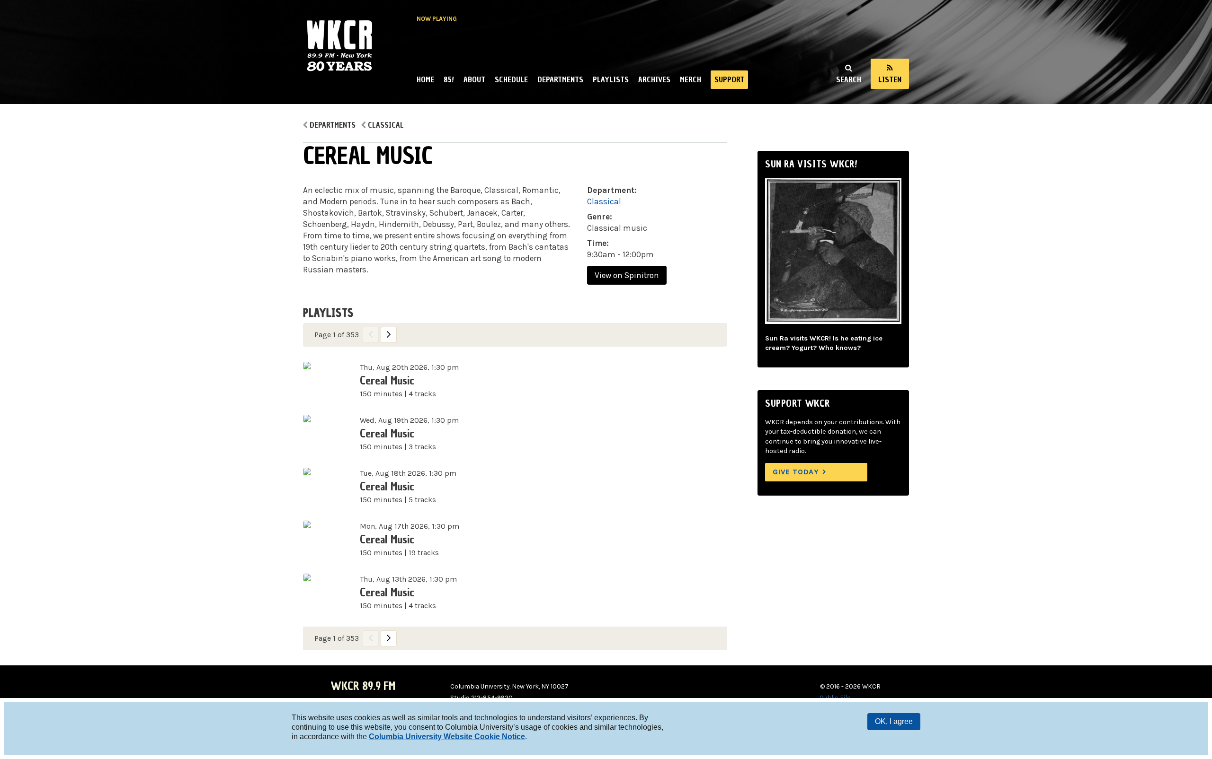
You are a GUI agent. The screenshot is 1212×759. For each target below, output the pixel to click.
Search (848, 79)
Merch (690, 79)
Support (729, 79)
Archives (654, 79)
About (474, 79)
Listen (889, 79)
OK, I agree (894, 721)
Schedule (511, 79)
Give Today (796, 471)
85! (449, 79)
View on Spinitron (627, 275)
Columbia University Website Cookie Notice (447, 737)
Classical (386, 125)
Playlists (611, 79)
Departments (560, 79)
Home (425, 79)
